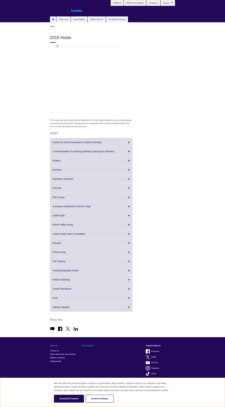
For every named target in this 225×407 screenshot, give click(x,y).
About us (54, 345)
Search (173, 3)
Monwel (62, 245)
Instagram (155, 368)
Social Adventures (68, 290)
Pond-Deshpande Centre (71, 272)
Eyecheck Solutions (69, 180)
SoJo (61, 299)
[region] (112, 392)
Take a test (63, 19)
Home (53, 19)
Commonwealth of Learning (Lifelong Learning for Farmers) (89, 153)
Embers (62, 162)
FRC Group (64, 199)
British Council (57, 10)
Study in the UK (96, 19)
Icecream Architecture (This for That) (77, 208)
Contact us (153, 3)
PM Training (65, 263)
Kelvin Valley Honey (69, 226)
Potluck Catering (67, 281)
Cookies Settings (99, 398)
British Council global (134, 3)
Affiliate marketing (57, 358)
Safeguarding (55, 361)
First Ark (63, 190)
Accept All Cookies (69, 398)
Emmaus (63, 171)
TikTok (153, 374)
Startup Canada (66, 309)
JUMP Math (64, 217)
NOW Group (65, 254)
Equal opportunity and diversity (62, 354)
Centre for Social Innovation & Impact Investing (83, 144)
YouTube (154, 362)
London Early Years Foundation (75, 235)
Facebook (155, 351)
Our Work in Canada (116, 19)
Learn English (79, 19)
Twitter (153, 357)
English (116, 3)
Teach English (88, 345)
